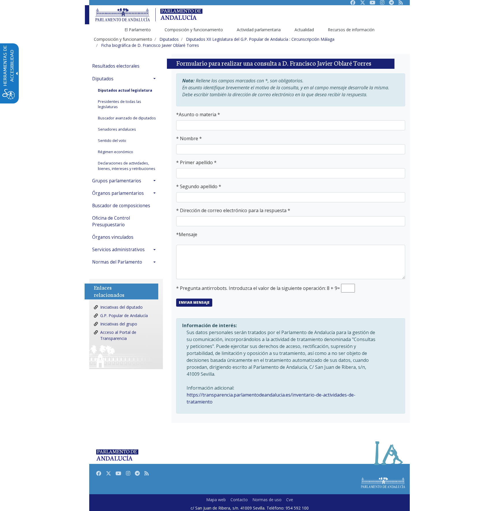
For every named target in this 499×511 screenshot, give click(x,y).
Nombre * (191, 138)
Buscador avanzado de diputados (127, 118)
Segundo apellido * (200, 186)
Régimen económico (115, 151)
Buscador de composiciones (121, 206)
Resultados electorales (115, 66)
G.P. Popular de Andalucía (124, 315)
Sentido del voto (112, 140)
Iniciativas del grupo (118, 324)
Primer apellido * (198, 162)
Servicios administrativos (118, 250)
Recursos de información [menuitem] (351, 29)
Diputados (102, 79)
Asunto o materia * (199, 114)
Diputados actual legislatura (125, 90)
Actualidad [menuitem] (304, 29)
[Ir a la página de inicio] (122, 15)
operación (314, 288)
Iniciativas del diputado (121, 307)
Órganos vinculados (112, 237)
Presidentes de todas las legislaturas (119, 104)
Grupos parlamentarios (116, 181)
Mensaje (188, 234)
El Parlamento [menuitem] (137, 29)
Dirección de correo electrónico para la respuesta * (235, 210)
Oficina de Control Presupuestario (111, 221)
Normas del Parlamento (117, 262)
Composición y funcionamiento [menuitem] (194, 29)
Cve (289, 499)
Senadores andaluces (117, 129)
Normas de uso (267, 499)
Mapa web (216, 499)
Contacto (239, 499)
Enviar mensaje (194, 302)
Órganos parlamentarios (118, 193)
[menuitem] (125, 66)
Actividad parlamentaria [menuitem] (259, 29)
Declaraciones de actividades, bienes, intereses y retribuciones (126, 166)
